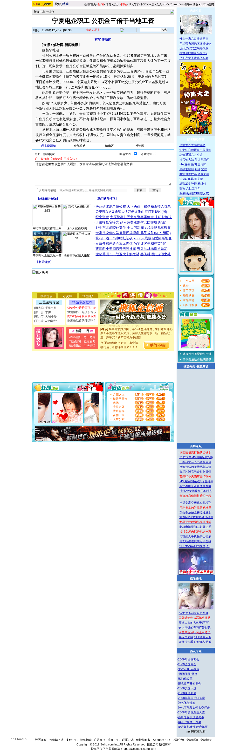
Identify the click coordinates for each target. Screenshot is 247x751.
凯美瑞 (198, 179)
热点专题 (196, 651)
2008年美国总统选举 (191, 698)
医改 (182, 188)
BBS (203, 4)
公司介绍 (178, 740)
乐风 (191, 179)
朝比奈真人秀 (202, 637)
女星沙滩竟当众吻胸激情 (195, 471)
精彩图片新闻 (48, 199)
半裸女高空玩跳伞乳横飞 (195, 502)
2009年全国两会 (188, 659)
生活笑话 (89, 345)
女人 (159, 4)
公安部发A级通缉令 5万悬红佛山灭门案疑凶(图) (131, 212)
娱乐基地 (196, 578)
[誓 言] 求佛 (42, 312)
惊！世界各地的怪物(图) (194, 546)
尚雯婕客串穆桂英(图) (150, 243)
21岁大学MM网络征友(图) (196, 457)
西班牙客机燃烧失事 (191, 717)
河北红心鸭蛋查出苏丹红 (195, 150)
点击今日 (196, 11)
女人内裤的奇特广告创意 (195, 627)
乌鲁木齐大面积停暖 (192, 145)
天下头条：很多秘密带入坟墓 (149, 206)
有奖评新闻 (103, 39)
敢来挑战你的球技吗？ (81, 320)
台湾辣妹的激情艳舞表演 (195, 467)
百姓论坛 (196, 446)
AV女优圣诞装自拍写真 (193, 613)
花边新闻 (75, 341)
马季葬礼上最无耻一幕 (47, 255)
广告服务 (100, 740)
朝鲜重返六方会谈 (191, 155)
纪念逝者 (102, 217)
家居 (151, 4)
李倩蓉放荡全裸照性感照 (195, 512)
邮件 (188, 4)
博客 (196, 4)
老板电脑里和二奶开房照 (195, 527)
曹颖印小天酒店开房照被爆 (116, 249)
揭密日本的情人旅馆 (77, 255)
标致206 (184, 183)
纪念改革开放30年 (190, 683)
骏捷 (194, 183)
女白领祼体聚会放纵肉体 (114, 243)
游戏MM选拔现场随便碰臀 (196, 517)
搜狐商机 (202, 366)
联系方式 (128, 740)
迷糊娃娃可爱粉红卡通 (197, 354)
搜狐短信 (46, 296)
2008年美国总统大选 (191, 712)
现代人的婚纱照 (77, 228)
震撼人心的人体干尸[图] (194, 622)
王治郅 (202, 164)
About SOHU (161, 740)
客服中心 (114, 740)
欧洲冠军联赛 (188, 174)
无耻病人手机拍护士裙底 (195, 536)
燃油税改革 (185, 678)
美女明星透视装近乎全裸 (195, 541)
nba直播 (184, 164)
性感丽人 (88, 296)
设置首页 (41, 740)
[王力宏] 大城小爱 (45, 316)
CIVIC (183, 179)
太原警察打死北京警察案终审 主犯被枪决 (141, 217)
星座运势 (75, 337)
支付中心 (72, 740)
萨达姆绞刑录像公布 (111, 206)
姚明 (194, 164)
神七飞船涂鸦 (186, 703)
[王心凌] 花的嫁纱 (45, 321)
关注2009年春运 (188, 669)
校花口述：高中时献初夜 (114, 238)
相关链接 (44, 262)
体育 (108, 4)
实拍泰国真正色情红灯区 (195, 486)
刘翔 (197, 169)
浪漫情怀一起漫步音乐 (81, 312)
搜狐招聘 (86, 740)
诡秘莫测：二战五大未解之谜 (117, 254)
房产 (144, 4)
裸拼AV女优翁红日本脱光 (195, 491)
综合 (51, 11)
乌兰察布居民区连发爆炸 (195, 43)
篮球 (204, 169)
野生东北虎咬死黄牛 (111, 227)
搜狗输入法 (56, 740)
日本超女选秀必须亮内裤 (195, 462)
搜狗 (211, 4)
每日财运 (89, 337)
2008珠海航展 (187, 693)
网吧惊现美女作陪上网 (47, 228)
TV (166, 4)
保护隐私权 (143, 740)
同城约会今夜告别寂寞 (81, 316)
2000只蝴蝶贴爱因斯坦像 (153, 238)
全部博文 (206, 740)
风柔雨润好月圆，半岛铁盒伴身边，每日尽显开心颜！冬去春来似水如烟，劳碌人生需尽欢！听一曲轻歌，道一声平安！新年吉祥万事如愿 (136, 330)
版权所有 (165, 744)
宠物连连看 (186, 642)
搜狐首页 (90, 4)
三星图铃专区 (49, 302)
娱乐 (116, 4)
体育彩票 (203, 174)
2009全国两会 (187, 664)
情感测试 (75, 345)
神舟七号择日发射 (189, 722)
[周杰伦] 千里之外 (45, 308)
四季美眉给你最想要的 (197, 359)
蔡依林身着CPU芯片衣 (194, 193)
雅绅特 (202, 183)
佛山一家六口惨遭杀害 (193, 38)
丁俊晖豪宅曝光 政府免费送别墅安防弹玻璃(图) (131, 222)
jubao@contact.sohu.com (139, 749)
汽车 (136, 4)
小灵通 (67, 296)
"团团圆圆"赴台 (187, 674)
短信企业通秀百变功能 (81, 307)
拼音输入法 (186, 159)
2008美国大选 (187, 688)
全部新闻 (192, 740)
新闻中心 (39, 11)
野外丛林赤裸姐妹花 (152, 249)
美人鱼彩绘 (186, 637)
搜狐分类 (189, 366)
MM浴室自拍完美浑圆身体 (196, 481)
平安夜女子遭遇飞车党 (193, 58)
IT (130, 4)
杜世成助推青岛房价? (193, 53)
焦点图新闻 (202, 159)
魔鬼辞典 (89, 341)
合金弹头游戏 (202, 642)
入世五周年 (193, 188)
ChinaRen (176, 4)
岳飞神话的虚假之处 (155, 254)
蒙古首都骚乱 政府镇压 (193, 727)
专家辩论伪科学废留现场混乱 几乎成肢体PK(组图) (133, 233)
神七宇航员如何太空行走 (194, 707)
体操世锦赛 (186, 169)
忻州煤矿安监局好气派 (193, 48)
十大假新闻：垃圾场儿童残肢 (149, 227)
